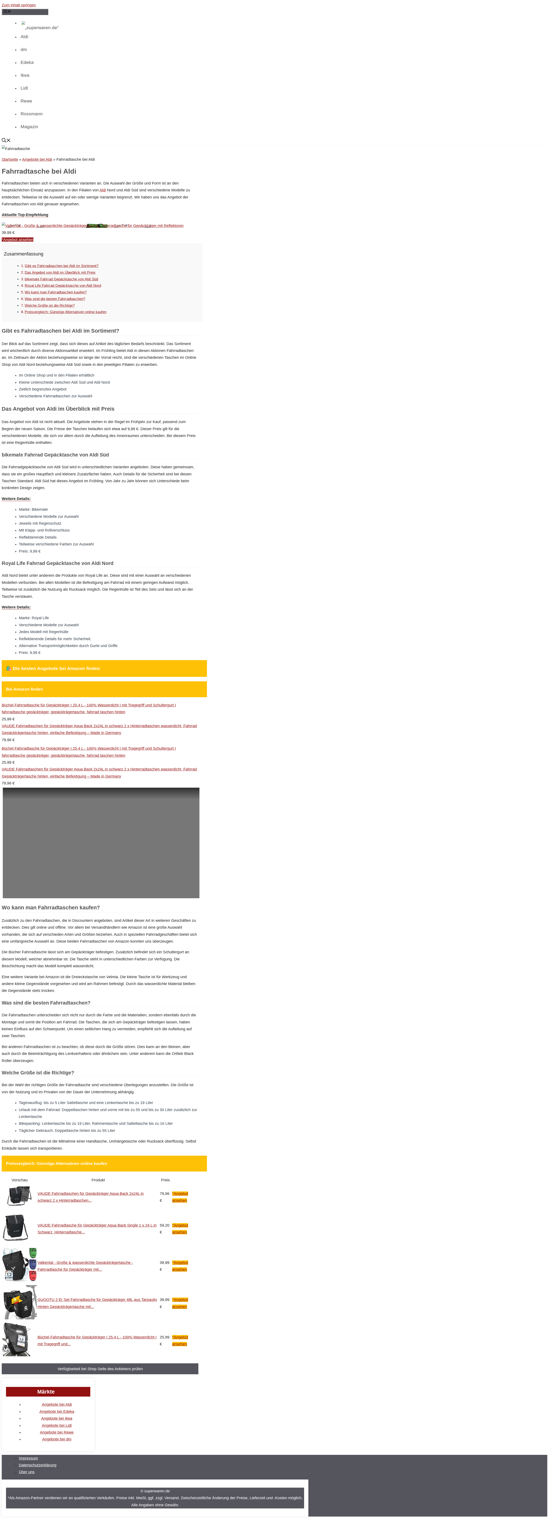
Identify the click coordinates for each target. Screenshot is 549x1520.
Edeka (27, 62)
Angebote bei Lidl (57, 1425)
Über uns (27, 1472)
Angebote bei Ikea (56, 1418)
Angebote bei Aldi (37, 159)
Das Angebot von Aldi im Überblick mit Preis (60, 272)
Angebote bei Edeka (56, 1411)
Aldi (24, 36)
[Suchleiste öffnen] (142, 141)
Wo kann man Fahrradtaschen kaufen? (56, 292)
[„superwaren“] (119, 27)
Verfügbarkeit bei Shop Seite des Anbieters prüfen (100, 1369)
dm (24, 49)
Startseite (10, 159)
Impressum (28, 1458)
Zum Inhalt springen (19, 5)
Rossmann (32, 113)
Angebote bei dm (56, 1439)
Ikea (25, 75)
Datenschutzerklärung (37, 1465)
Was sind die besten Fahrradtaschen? (55, 299)
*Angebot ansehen (17, 239)
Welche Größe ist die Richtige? (50, 305)
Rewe (26, 100)
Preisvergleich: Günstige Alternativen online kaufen (65, 312)
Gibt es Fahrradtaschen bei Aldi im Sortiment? (61, 266)
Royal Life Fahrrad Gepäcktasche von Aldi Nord (63, 286)
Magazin (29, 126)
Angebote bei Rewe (57, 1432)
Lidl (24, 88)
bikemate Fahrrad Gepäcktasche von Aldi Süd (61, 279)
